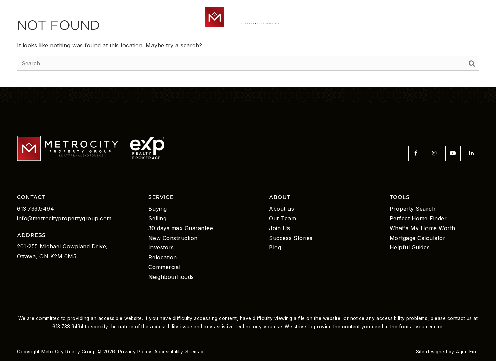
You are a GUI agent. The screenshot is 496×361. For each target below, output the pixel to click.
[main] (248, 43)
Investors (161, 247)
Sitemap (194, 351)
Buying (157, 208)
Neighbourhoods (171, 276)
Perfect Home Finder (418, 218)
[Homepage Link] (248, 16)
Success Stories (291, 238)
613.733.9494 (35, 208)
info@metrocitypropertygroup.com (64, 218)
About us (281, 208)
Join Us (279, 228)
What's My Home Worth (423, 228)
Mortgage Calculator (418, 238)
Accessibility (168, 351)
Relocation (162, 257)
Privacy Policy (134, 351)
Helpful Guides (410, 247)
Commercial (164, 267)
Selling (157, 218)
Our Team (282, 218)
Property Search (413, 208)
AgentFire (467, 351)
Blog (275, 247)
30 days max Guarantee (180, 228)
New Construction (173, 238)
